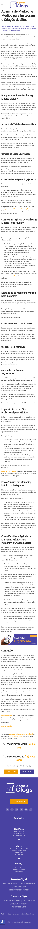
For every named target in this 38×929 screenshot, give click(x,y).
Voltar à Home (26, 771)
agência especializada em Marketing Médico (18, 209)
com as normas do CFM (8, 276)
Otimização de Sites (28, 884)
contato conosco (17, 736)
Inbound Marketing (10, 884)
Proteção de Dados (19, 907)
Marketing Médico (7, 726)
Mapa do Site (19, 919)
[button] (2, 4)
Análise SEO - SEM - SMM (11, 901)
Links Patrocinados (19, 887)
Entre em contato (6, 716)
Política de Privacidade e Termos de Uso (19, 922)
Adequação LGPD (29, 901)
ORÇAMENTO (20, 801)
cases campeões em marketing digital (21, 734)
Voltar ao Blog (11, 771)
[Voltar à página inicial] (19, 4)
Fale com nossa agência (8, 471)
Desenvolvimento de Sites (19, 890)
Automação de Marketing (19, 904)
